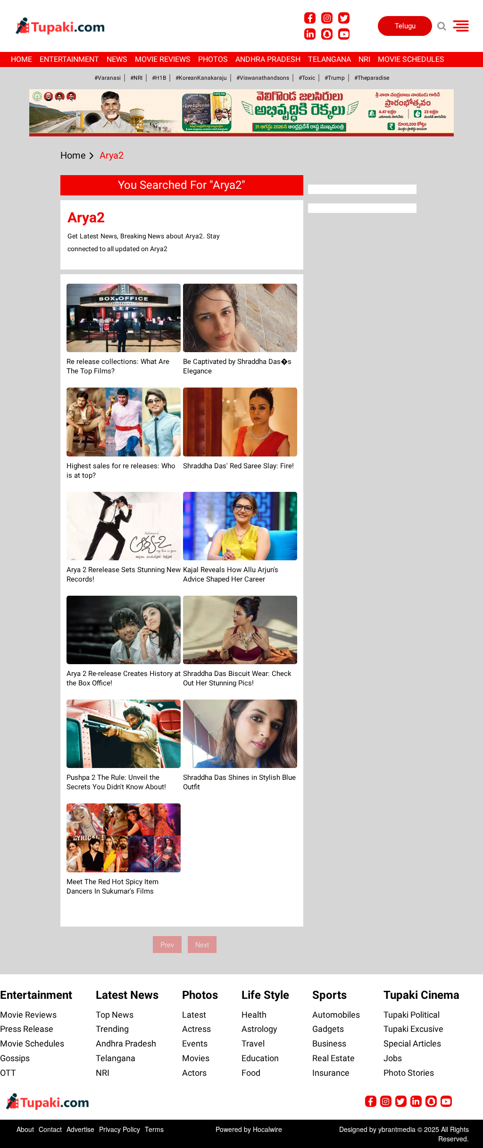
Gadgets (328, 1029)
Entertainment (69, 59)
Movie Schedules (411, 59)
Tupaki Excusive (413, 1029)
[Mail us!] (344, 34)
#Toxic (307, 78)
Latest (194, 1015)
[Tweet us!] (327, 18)
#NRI (136, 78)
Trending (112, 1029)
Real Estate (333, 1058)
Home (21, 59)
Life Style (265, 995)
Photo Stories (408, 1073)
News (117, 59)
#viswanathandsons (262, 78)
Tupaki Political (411, 1015)
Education (260, 1058)
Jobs (392, 1058)
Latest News (127, 995)
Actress (196, 1029)
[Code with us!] (327, 34)
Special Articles (412, 1043)
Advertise (80, 1129)
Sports (329, 995)
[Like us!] (310, 18)
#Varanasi (107, 78)
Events (195, 1043)
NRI (364, 59)
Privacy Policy (119, 1129)
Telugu (405, 26)
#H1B (159, 78)
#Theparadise (371, 78)
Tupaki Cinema (421, 995)
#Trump (335, 78)
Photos (213, 59)
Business (329, 1043)
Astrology (259, 1029)
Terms (154, 1129)
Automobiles (336, 1015)
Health (254, 1015)
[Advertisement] (42, 371)
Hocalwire (267, 1129)
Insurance (331, 1073)
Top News (114, 1015)
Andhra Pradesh (267, 59)
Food (251, 1073)
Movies (195, 1058)
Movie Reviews (163, 59)
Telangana (329, 59)
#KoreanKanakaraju (201, 78)
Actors (194, 1073)
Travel (253, 1043)
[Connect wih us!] (310, 34)
